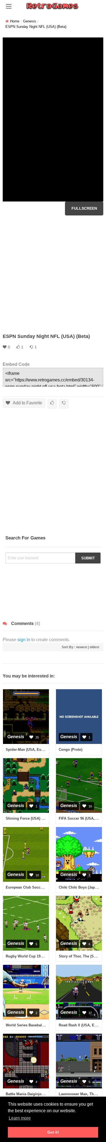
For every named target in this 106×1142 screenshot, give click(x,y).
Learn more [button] (20, 1118)
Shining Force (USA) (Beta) (28, 818)
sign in (23, 639)
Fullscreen (84, 208)
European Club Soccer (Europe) (32, 887)
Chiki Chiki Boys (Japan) (79, 887)
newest (81, 647)
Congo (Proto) (70, 749)
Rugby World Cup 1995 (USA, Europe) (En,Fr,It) (45, 956)
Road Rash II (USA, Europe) (82, 1025)
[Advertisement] (53, 274)
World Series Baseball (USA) (30, 1025)
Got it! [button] (53, 1132)
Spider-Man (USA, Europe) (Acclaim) (36, 749)
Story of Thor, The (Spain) (80, 956)
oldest (94, 647)
